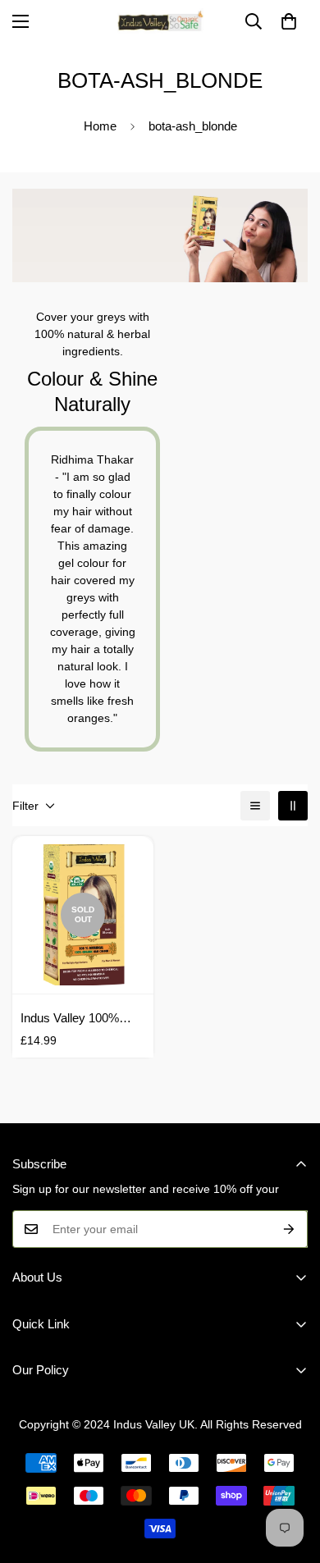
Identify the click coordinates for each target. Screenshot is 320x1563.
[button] (289, 21)
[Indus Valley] (160, 21)
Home (100, 126)
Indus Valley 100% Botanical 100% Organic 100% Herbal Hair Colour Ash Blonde (83, 1019)
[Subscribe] (289, 1229)
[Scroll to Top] (290, 1476)
